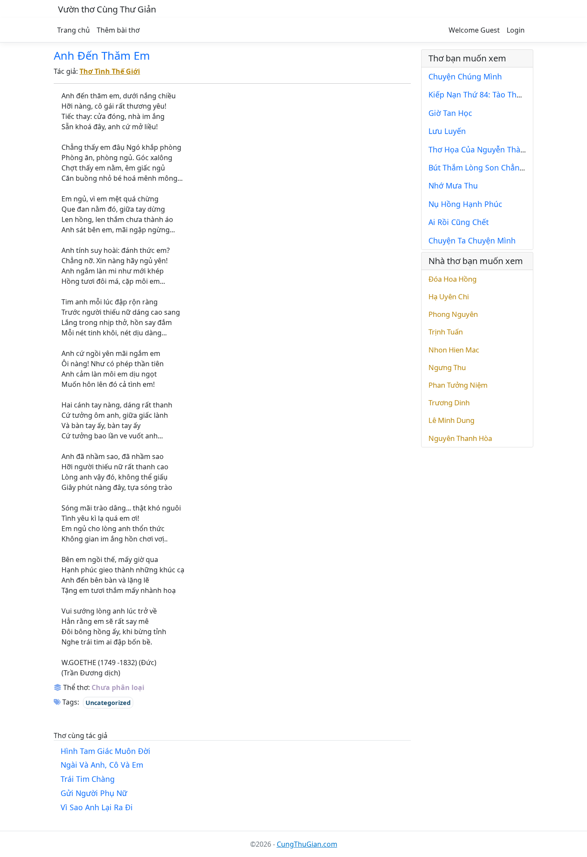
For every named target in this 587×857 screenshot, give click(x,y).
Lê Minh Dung (451, 420)
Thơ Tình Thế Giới (109, 71)
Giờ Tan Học (450, 113)
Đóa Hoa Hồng (452, 279)
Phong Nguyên (453, 314)
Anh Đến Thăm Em (102, 55)
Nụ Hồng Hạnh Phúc (465, 204)
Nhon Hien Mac (453, 350)
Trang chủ (73, 30)
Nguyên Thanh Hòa (460, 438)
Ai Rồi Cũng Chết (458, 222)
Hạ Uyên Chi (448, 296)
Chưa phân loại (118, 687)
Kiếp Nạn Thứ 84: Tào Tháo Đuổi (486, 94)
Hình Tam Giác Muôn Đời (105, 751)
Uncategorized (108, 703)
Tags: (70, 702)
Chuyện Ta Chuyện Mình (472, 240)
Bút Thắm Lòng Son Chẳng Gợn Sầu (492, 167)
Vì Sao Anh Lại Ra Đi (97, 807)
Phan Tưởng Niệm (458, 385)
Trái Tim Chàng (88, 779)
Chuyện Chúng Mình (465, 76)
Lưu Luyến (447, 131)
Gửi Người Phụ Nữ (94, 793)
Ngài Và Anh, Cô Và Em (102, 765)
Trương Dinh (449, 402)
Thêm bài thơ (118, 30)
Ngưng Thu (447, 367)
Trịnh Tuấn (445, 332)
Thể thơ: (75, 687)
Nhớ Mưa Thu (453, 185)
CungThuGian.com (307, 844)
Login (516, 30)
